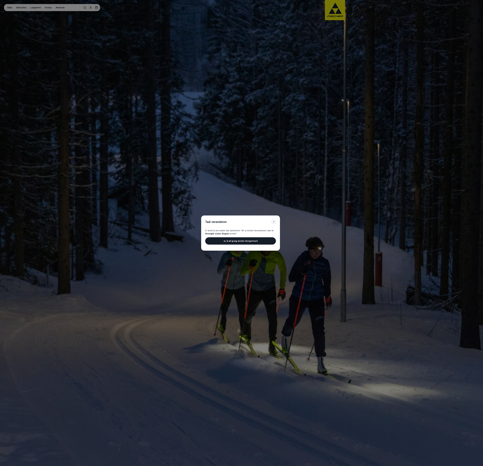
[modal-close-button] (274, 222)
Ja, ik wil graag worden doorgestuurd (241, 241)
